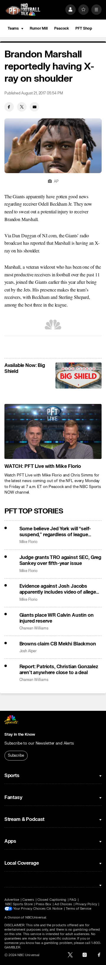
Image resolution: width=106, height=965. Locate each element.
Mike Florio (28, 542)
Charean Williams (33, 628)
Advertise (11, 900)
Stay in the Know (19, 734)
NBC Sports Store (19, 904)
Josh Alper (28, 651)
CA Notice (54, 908)
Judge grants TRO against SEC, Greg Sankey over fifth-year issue (60, 560)
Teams (13, 28)
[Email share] (34, 107)
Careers (28, 900)
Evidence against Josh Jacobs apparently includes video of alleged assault (59, 589)
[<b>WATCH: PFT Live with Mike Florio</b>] (53, 431)
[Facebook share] (9, 107)
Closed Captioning (51, 900)
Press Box (43, 904)
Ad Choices (63, 904)
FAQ (72, 900)
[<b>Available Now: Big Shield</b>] (78, 376)
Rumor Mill (39, 28)
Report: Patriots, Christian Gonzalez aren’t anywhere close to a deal (58, 670)
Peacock (61, 28)
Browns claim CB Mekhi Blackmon (57, 644)
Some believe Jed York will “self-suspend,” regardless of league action (55, 532)
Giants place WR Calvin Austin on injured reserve (56, 618)
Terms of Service (79, 908)
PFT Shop (83, 28)
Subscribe (16, 755)
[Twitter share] (21, 107)
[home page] (23, 9)
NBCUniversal (36, 917)
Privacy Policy (86, 904)
